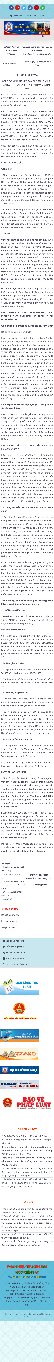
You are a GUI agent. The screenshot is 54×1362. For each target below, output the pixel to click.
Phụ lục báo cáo (9, 921)
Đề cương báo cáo (10, 915)
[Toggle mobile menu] (48, 36)
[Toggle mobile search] (43, 36)
